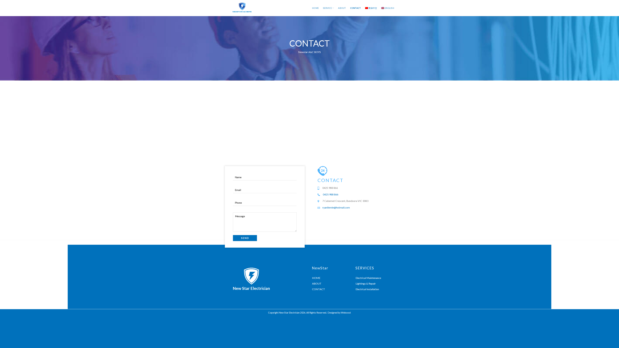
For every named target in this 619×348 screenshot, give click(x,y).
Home (315, 8)
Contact (355, 8)
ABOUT (316, 283)
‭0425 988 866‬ (330, 194)
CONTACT (318, 289)
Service (327, 8)
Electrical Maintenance (368, 277)
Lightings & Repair (366, 283)
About (342, 8)
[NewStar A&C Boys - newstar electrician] (242, 8)
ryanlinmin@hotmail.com (336, 207)
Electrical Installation (367, 289)
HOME (316, 277)
